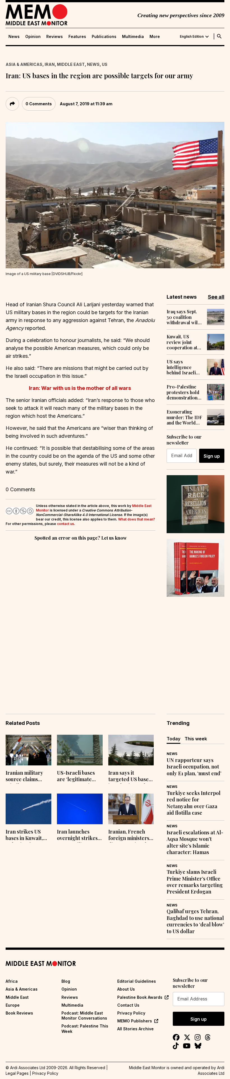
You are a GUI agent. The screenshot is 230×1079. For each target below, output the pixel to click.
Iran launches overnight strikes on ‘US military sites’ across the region (77, 835)
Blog (65, 981)
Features (77, 36)
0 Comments (39, 103)
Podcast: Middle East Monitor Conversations (84, 1015)
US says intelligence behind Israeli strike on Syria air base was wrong (182, 367)
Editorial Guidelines (136, 981)
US (104, 64)
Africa (12, 981)
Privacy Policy (131, 1013)
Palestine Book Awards (139, 997)
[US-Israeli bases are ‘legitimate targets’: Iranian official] (80, 750)
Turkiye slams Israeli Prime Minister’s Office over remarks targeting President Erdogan (195, 882)
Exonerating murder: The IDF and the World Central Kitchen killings (184, 417)
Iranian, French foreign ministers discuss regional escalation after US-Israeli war (128, 835)
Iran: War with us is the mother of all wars (80, 388)
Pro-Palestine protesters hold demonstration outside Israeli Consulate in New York (183, 392)
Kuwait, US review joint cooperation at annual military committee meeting (182, 342)
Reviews (54, 36)
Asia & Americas (24, 64)
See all (216, 297)
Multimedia (133, 36)
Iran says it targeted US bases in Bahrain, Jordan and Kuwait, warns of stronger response (130, 777)
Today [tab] (173, 738)
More (155, 36)
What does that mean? (136, 519)
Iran (50, 64)
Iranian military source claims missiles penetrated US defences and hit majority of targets (28, 777)
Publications (104, 36)
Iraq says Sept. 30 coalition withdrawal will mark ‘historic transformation (183, 317)
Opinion (33, 36)
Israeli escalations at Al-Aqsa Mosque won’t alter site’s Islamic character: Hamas (195, 842)
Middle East (71, 64)
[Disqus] (80, 619)
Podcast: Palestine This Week (84, 1028)
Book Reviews (19, 1013)
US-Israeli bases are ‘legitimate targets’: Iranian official (76, 777)
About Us (126, 989)
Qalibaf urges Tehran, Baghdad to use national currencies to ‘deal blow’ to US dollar (195, 921)
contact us (65, 524)
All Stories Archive (135, 1028)
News (14, 36)
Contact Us (128, 1005)
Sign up (212, 456)
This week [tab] (196, 738)
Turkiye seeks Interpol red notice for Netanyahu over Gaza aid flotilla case (193, 803)
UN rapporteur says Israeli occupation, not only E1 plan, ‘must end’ (194, 767)
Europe (13, 1005)
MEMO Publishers (134, 1020)
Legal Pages (17, 1073)
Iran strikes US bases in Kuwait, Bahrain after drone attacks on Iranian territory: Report (26, 835)
